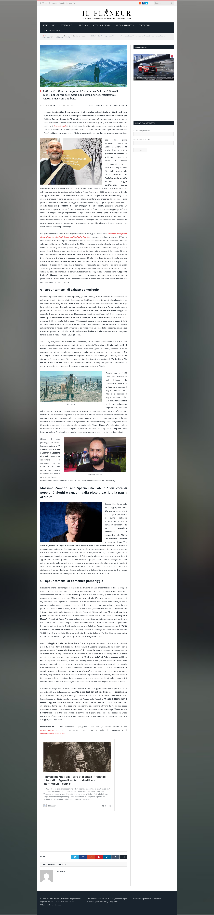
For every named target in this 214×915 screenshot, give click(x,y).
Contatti (61, 3)
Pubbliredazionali (142, 47)
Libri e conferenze (123, 25)
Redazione (55, 105)
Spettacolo (66, 25)
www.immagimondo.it (49, 730)
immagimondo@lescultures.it (52, 733)
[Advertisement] (84, 831)
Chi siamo (53, 3)
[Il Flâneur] (107, 14)
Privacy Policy (71, 3)
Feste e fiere (144, 25)
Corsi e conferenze (96, 105)
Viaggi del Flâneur (51, 30)
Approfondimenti (101, 25)
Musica (82, 25)
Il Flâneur (44, 3)
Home (45, 25)
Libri (105, 105)
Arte (54, 25)
